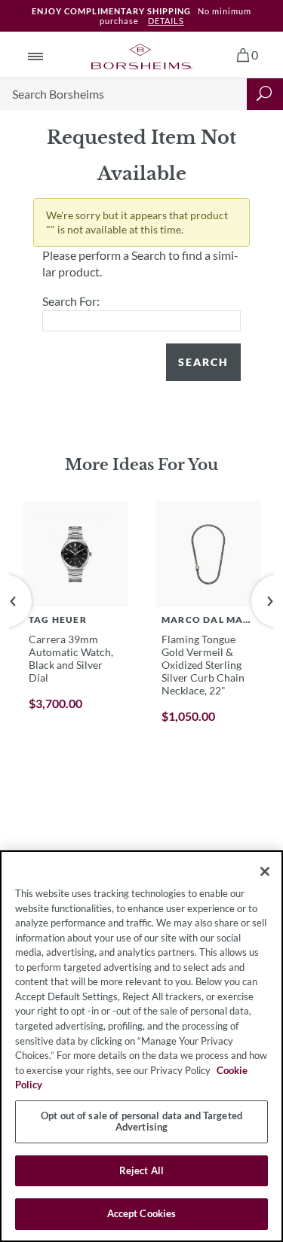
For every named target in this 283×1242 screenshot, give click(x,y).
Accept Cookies (142, 1213)
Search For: (71, 301)
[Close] (264, 871)
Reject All (141, 1170)
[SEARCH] (265, 94)
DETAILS (166, 21)
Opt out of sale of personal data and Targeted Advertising (141, 1121)
